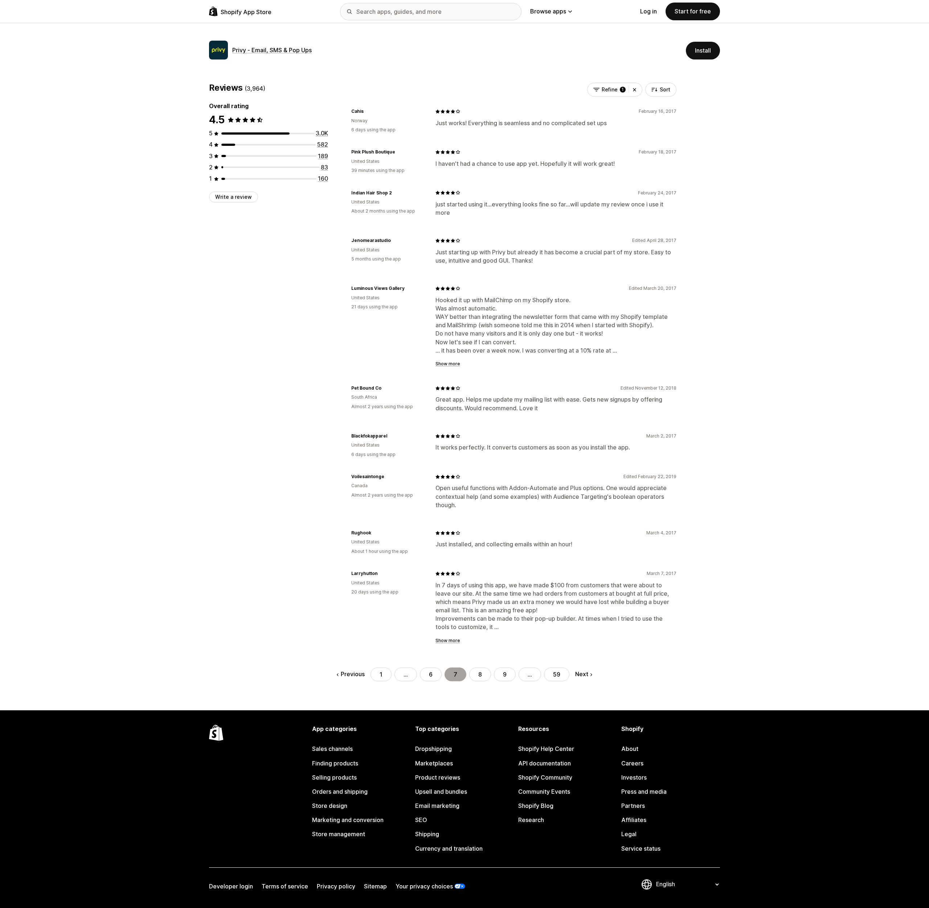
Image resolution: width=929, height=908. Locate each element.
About (629, 748)
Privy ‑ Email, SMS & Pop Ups (272, 50)
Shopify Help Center (546, 748)
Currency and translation (449, 848)
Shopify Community (545, 777)
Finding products (335, 763)
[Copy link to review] (368, 111)
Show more (447, 363)
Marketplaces (434, 763)
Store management (338, 834)
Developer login (231, 886)
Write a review (233, 197)
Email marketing (437, 805)
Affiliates (633, 819)
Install (703, 50)
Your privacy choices (424, 886)
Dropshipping (433, 748)
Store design (329, 805)
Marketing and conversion (348, 819)
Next (581, 674)
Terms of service (285, 886)
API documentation (544, 763)
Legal (629, 834)
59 (556, 674)
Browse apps (548, 11)
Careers (632, 763)
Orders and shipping (340, 791)
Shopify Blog (535, 805)
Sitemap (375, 886)
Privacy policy (336, 886)
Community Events (544, 791)
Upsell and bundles (441, 791)
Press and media (644, 791)
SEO (421, 819)
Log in (648, 11)
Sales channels (332, 748)
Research (531, 819)
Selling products (334, 777)
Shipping (427, 834)
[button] (635, 89)
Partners (633, 805)
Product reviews (437, 777)
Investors (634, 777)
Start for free (693, 11)
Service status (640, 848)
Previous (353, 674)
